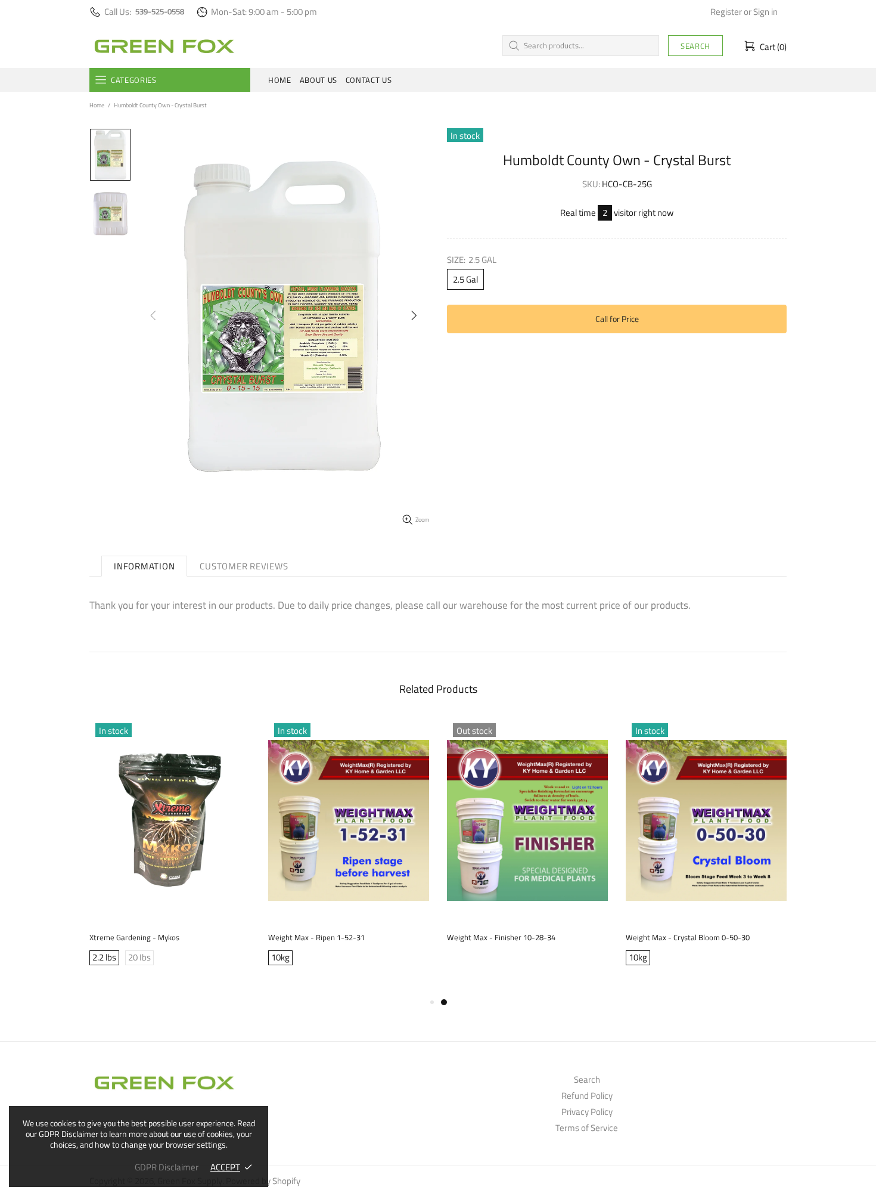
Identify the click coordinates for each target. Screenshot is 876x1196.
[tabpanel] (527, 845)
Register (726, 12)
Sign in (765, 12)
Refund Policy (587, 1096)
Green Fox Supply (163, 45)
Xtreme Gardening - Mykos (134, 937)
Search (695, 46)
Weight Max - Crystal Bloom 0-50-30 (688, 937)
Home (96, 105)
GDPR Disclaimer (166, 1167)
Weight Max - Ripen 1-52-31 (316, 937)
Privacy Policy (587, 1112)
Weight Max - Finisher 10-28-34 (501, 937)
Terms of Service (586, 1128)
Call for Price (617, 318)
